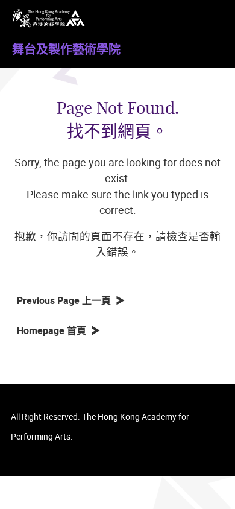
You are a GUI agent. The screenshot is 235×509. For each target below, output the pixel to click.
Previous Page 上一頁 (66, 300)
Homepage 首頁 (54, 330)
